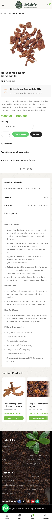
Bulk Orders (7, 464)
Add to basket (20, 134)
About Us (6, 447)
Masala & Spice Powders (12, 485)
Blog (4, 459)
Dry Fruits (31, 494)
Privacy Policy (33, 451)
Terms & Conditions (35, 459)
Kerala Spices (7, 476)
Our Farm (6, 451)
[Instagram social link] (28, 501)
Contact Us (32, 447)
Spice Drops (32, 485)
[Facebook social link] (20, 169)
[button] (5, 508)
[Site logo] (26, 4)
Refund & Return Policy (37, 455)
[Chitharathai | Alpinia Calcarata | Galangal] (13, 389)
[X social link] (24, 501)
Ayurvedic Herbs (16, 13)
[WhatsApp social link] (27, 169)
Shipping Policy (33, 464)
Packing (4, 122)
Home (3, 13)
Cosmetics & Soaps (35, 489)
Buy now (36, 134)
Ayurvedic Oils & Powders (38, 481)
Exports (5, 455)
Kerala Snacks (33, 476)
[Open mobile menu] (3, 4)
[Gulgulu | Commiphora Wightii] (38, 389)
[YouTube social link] (33, 501)
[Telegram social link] (31, 169)
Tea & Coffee (7, 494)
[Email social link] (24, 169)
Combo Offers (8, 489)
